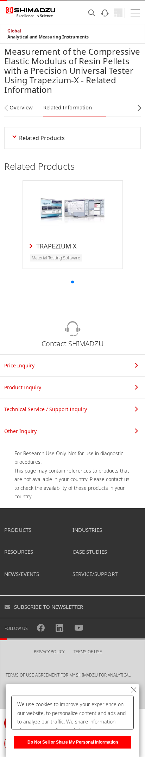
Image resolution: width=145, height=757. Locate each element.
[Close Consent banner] (133, 690)
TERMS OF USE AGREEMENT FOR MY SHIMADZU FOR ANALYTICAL (68, 675)
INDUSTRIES (87, 529)
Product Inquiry (22, 387)
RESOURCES (18, 551)
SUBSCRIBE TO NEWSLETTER (48, 606)
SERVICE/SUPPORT (95, 573)
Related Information (67, 107)
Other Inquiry (20, 431)
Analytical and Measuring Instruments (48, 37)
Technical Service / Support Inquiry (45, 409)
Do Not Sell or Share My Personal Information (72, 742)
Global (14, 31)
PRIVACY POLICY (49, 652)
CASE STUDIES (89, 551)
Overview (21, 107)
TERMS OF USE (88, 652)
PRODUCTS (17, 529)
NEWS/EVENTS (21, 573)
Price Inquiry (19, 365)
